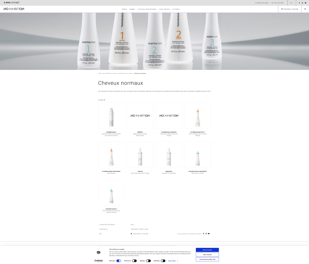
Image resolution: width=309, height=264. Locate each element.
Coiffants (176, 9)
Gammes (132, 9)
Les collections (277, 2)
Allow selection (207, 254)
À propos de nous (262, 2)
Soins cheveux (164, 9)
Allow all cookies (207, 250)
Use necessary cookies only (207, 259)
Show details (172, 261)
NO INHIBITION (107, 73)
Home (99, 73)
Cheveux (131, 73)
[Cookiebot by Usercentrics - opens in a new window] (99, 261)
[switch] (134, 260)
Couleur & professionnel (147, 9)
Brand (124, 9)
